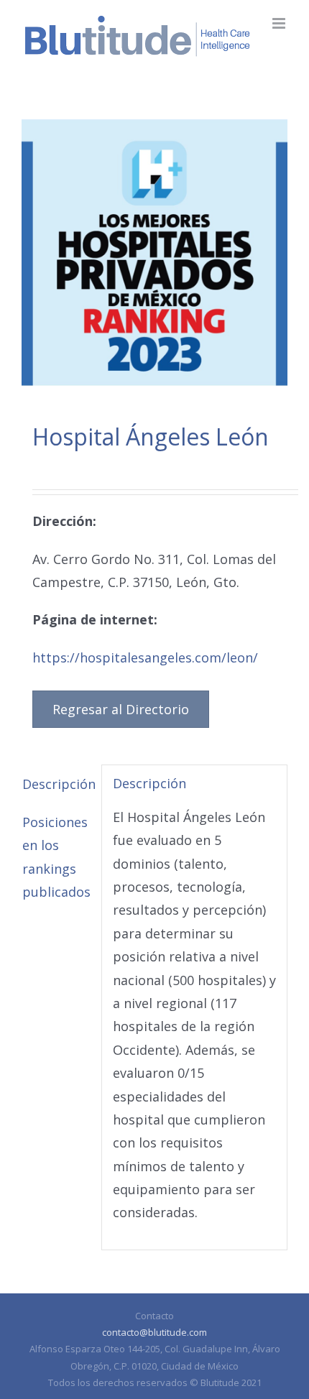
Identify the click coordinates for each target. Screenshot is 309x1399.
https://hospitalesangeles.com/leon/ (145, 657)
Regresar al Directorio (120, 709)
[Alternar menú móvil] (279, 23)
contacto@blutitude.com (154, 1332)
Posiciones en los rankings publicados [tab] (56, 856)
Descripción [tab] (56, 784)
